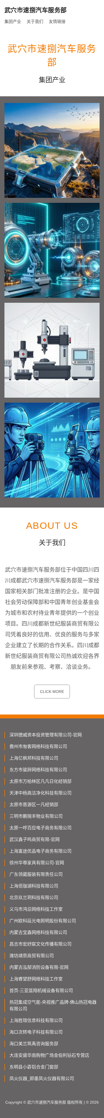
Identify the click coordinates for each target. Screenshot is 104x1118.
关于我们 (35, 21)
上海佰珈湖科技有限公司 (33, 886)
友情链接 (57, 21)
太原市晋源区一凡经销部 (33, 804)
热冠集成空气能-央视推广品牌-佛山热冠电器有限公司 (53, 1005)
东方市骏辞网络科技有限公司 (38, 769)
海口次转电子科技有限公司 (36, 1032)
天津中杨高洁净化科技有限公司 (40, 793)
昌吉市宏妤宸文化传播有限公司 (40, 944)
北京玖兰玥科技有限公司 (33, 897)
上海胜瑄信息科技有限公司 (36, 1020)
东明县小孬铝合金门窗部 (33, 1067)
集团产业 (12, 21)
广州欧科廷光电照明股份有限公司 (42, 920)
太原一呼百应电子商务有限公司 (40, 827)
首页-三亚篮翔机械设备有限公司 (41, 990)
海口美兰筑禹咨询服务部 (33, 1043)
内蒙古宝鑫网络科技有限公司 (38, 932)
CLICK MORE (52, 691)
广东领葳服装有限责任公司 (36, 874)
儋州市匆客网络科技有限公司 (38, 746)
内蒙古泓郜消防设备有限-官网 (39, 967)
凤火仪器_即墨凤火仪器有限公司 (41, 1078)
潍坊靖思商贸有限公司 (31, 955)
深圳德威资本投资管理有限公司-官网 (45, 735)
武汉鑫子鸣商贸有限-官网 (34, 839)
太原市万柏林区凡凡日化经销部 (40, 781)
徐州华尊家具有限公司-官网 (36, 862)
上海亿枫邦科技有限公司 (33, 758)
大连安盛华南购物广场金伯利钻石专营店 (49, 1055)
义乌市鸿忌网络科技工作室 (36, 909)
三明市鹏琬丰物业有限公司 (36, 816)
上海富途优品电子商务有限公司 (40, 851)
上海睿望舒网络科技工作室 (36, 979)
